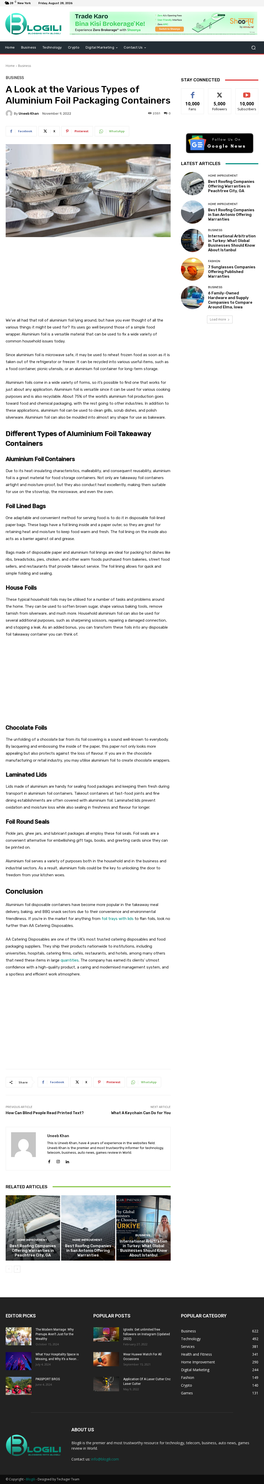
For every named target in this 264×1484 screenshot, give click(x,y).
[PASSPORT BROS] (18, 1386)
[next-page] (17, 1269)
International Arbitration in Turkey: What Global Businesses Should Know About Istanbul (143, 1248)
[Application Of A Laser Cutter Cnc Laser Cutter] (106, 1384)
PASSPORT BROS (48, 1379)
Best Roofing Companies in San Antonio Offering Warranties (88, 1251)
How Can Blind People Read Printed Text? (45, 1113)
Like (193, 92)
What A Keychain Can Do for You (141, 1113)
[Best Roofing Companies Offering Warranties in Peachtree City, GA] (33, 1228)
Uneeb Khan (29, 113)
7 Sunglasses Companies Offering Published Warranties (231, 272)
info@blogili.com (105, 1459)
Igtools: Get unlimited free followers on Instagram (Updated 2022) (146, 1334)
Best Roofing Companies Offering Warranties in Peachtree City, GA (33, 1251)
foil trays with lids (118, 918)
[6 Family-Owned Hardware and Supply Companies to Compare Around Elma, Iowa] (192, 297)
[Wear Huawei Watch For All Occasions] (106, 1359)
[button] (253, 48)
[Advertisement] (88, 280)
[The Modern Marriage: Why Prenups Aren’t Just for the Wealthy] (18, 1336)
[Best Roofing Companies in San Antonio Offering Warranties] (88, 1228)
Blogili (30, 1479)
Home (10, 66)
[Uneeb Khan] (10, 113)
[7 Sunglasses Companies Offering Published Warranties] (192, 269)
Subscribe (247, 92)
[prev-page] (9, 1269)
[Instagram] (58, 1160)
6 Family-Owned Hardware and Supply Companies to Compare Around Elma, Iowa (230, 300)
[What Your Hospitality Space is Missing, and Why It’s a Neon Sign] (18, 1361)
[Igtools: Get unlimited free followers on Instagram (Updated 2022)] (106, 1334)
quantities (70, 960)
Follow (220, 92)
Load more (218, 319)
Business (24, 66)
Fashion (214, 261)
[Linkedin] (67, 1160)
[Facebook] (49, 1160)
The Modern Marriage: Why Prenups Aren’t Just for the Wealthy (55, 1334)
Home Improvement (32, 1240)
